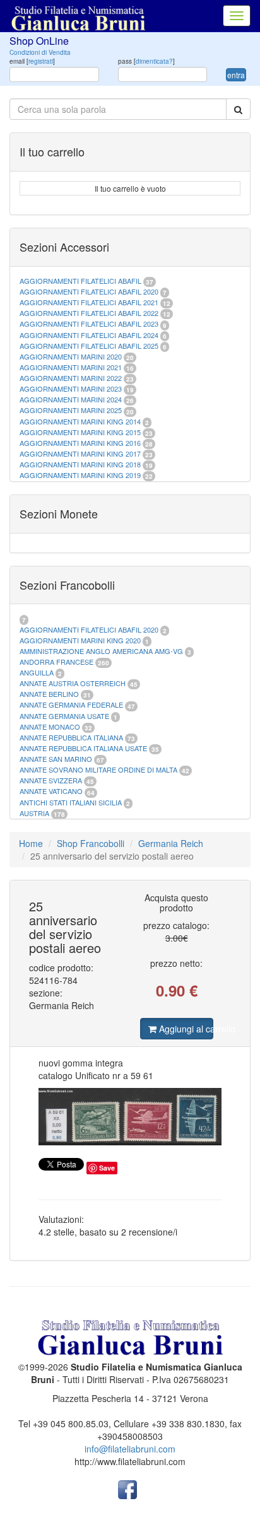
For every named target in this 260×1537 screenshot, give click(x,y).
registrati (40, 61)
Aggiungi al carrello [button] (185, 1028)
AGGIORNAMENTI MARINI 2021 (71, 367)
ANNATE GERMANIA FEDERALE (71, 704)
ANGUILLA (37, 672)
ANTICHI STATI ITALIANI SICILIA (71, 802)
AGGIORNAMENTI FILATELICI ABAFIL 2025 (89, 346)
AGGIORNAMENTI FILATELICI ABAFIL (81, 281)
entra (236, 74)
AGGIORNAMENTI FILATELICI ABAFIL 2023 (89, 324)
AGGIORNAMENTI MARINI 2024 (71, 399)
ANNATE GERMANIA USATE (64, 716)
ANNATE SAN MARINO (56, 759)
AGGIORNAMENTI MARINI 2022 (71, 378)
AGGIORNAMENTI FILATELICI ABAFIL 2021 (89, 302)
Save (107, 1167)
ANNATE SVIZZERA (51, 780)
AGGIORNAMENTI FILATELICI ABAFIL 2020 (89, 291)
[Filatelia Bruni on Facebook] (127, 1488)
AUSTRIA (34, 813)
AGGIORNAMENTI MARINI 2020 (71, 356)
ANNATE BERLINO (49, 694)
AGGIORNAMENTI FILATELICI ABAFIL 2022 (89, 313)
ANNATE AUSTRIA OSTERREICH (73, 683)
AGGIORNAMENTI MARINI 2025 (71, 410)
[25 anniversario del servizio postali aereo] (130, 1117)
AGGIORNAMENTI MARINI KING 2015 (81, 432)
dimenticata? (154, 61)
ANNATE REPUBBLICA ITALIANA (71, 737)
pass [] (146, 61)
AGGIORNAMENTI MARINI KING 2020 (80, 640)
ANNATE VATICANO (51, 791)
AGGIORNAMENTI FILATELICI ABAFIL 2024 (89, 335)
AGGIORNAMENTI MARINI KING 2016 (80, 443)
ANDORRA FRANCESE (56, 662)
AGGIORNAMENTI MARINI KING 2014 (80, 421)
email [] (32, 61)
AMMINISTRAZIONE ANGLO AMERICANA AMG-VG (101, 651)
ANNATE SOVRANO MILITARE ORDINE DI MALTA (99, 769)
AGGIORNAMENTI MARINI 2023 (71, 388)
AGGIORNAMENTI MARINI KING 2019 (80, 475)
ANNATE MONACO (50, 727)
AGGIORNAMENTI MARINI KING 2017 (80, 453)
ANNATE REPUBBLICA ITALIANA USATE (84, 748)
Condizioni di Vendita (40, 52)
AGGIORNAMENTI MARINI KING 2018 (80, 464)
